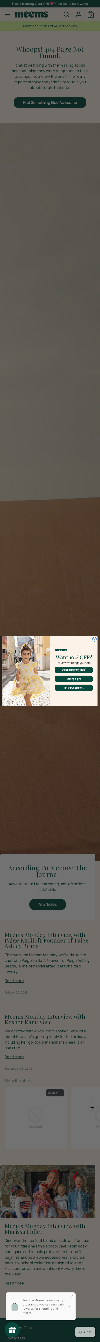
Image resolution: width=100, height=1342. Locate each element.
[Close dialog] (94, 639)
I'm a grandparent (73, 687)
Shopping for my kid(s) (74, 669)
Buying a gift (74, 678)
